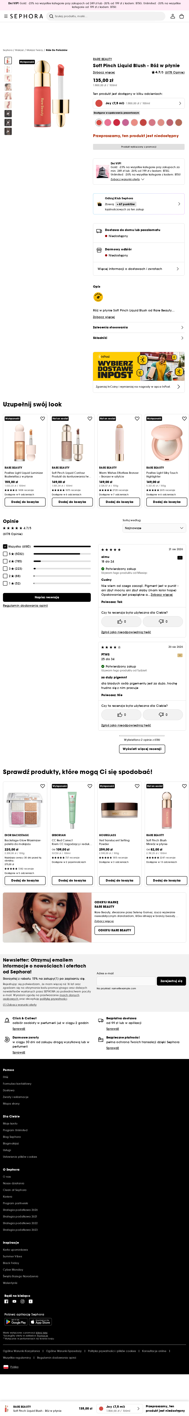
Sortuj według (132, 520)
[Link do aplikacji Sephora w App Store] (40, 1321)
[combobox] (154, 528)
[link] (47, 597)
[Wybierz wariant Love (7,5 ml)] (143, 122)
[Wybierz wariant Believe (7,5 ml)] (169, 122)
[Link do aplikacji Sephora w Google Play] (16, 1321)
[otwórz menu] (6, 16)
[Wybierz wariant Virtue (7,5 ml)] (178, 122)
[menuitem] (172, 16)
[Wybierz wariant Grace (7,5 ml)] (125, 122)
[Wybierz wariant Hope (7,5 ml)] (161, 122)
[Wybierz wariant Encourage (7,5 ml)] (152, 122)
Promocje (42, 1335)
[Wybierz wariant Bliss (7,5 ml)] (134, 122)
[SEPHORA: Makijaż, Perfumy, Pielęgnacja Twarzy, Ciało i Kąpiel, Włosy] (26, 16)
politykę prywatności (53, 999)
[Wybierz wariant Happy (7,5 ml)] (107, 122)
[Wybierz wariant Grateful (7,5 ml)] (116, 122)
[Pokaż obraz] (8, 60)
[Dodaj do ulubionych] (43, 419)
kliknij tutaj (41, 1332)
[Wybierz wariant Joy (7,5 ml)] (99, 122)
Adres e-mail (105, 973)
